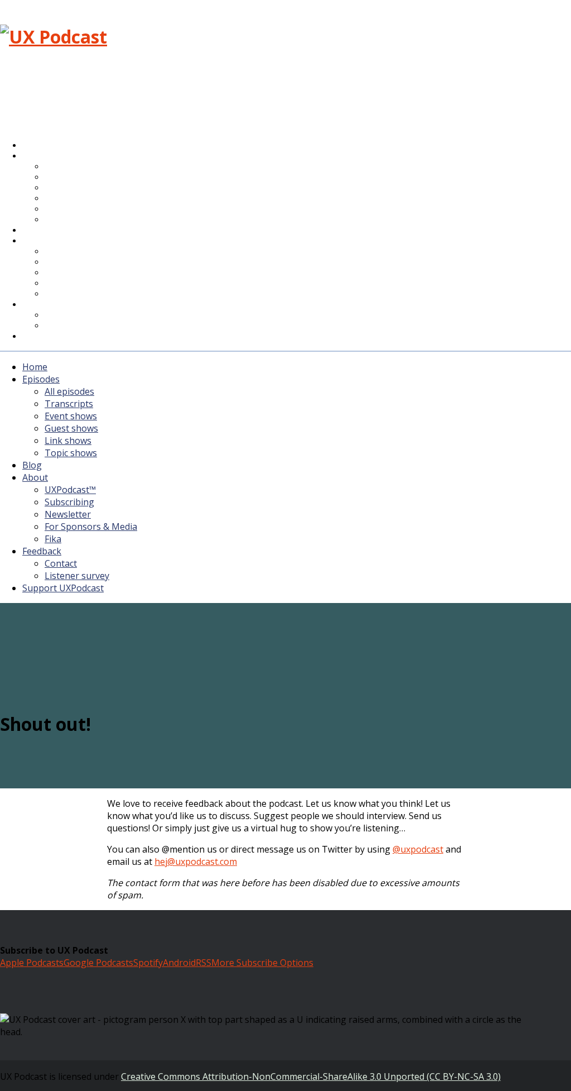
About (42, 241)
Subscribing (69, 502)
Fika (53, 539)
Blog (32, 465)
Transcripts (69, 404)
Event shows (71, 416)
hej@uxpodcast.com (195, 861)
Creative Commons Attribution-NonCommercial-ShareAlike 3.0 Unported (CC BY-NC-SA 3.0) (311, 1076)
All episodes (69, 391)
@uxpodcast (418, 849)
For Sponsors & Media (88, 284)
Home (34, 367)
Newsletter (68, 514)
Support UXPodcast (67, 336)
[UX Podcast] (53, 37)
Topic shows (73, 220)
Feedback (41, 551)
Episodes (41, 379)
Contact (61, 563)
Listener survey (77, 576)
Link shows (68, 440)
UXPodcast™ (70, 490)
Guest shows (71, 428)
